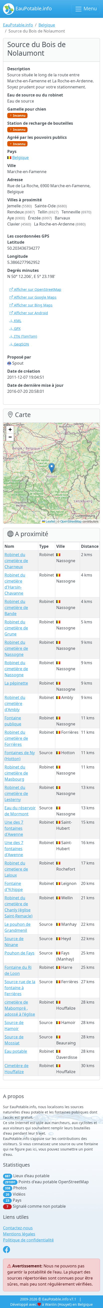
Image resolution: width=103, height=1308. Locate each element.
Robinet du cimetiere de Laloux (16, 869)
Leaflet (50, 521)
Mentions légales (19, 1234)
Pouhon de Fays (19, 953)
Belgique (46, 25)
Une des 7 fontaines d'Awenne (13, 828)
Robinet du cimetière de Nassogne (16, 648)
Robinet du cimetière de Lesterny (16, 793)
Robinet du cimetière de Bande (16, 607)
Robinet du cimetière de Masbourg (16, 773)
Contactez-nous (18, 1228)
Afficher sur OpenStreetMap (37, 289)
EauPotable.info (33, 8)
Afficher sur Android (30, 312)
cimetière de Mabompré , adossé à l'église (19, 1008)
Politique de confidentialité (28, 1240)
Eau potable (15, 1051)
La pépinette (16, 683)
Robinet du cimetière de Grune (16, 628)
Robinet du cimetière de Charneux (16, 560)
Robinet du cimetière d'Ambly (14, 703)
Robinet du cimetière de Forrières (16, 738)
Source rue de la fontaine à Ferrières (19, 988)
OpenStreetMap (71, 521)
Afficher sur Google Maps (34, 297)
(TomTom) (25, 336)
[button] (51, 468)
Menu (89, 8)
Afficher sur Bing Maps (32, 305)
